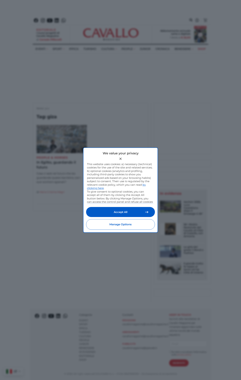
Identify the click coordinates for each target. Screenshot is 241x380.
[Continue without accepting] (120, 158)
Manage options (120, 224)
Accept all (120, 212)
